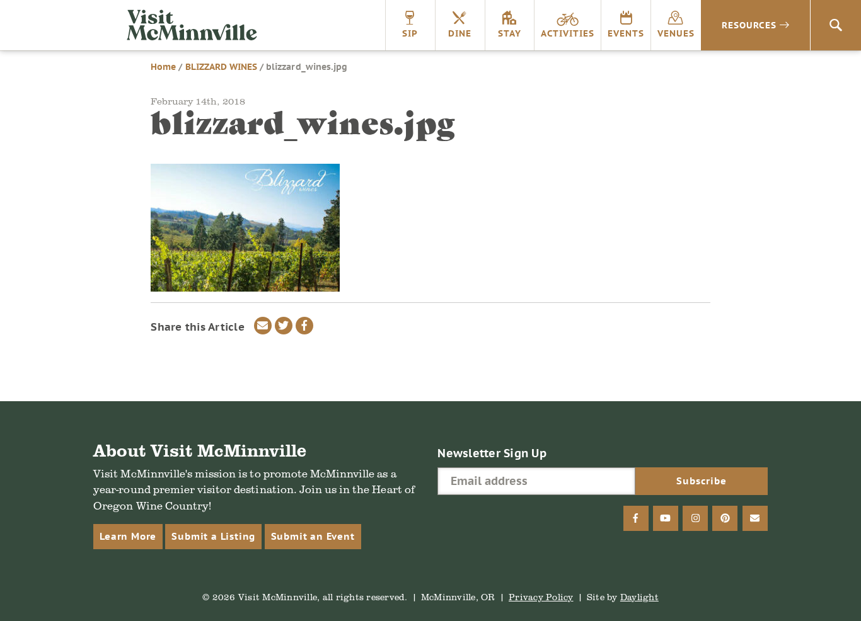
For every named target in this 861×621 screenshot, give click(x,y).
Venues (676, 33)
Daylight (639, 597)
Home (163, 66)
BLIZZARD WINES (221, 66)
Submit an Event (313, 536)
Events (626, 33)
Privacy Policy (541, 597)
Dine (459, 33)
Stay (509, 33)
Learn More (128, 536)
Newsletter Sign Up (491, 453)
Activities (567, 33)
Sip (410, 33)
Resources (749, 25)
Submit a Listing (213, 536)
